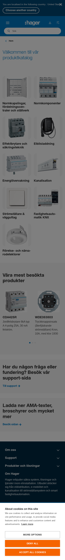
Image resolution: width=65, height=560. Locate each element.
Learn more (27, 524)
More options (32, 535)
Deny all (32, 543)
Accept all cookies (32, 552)
